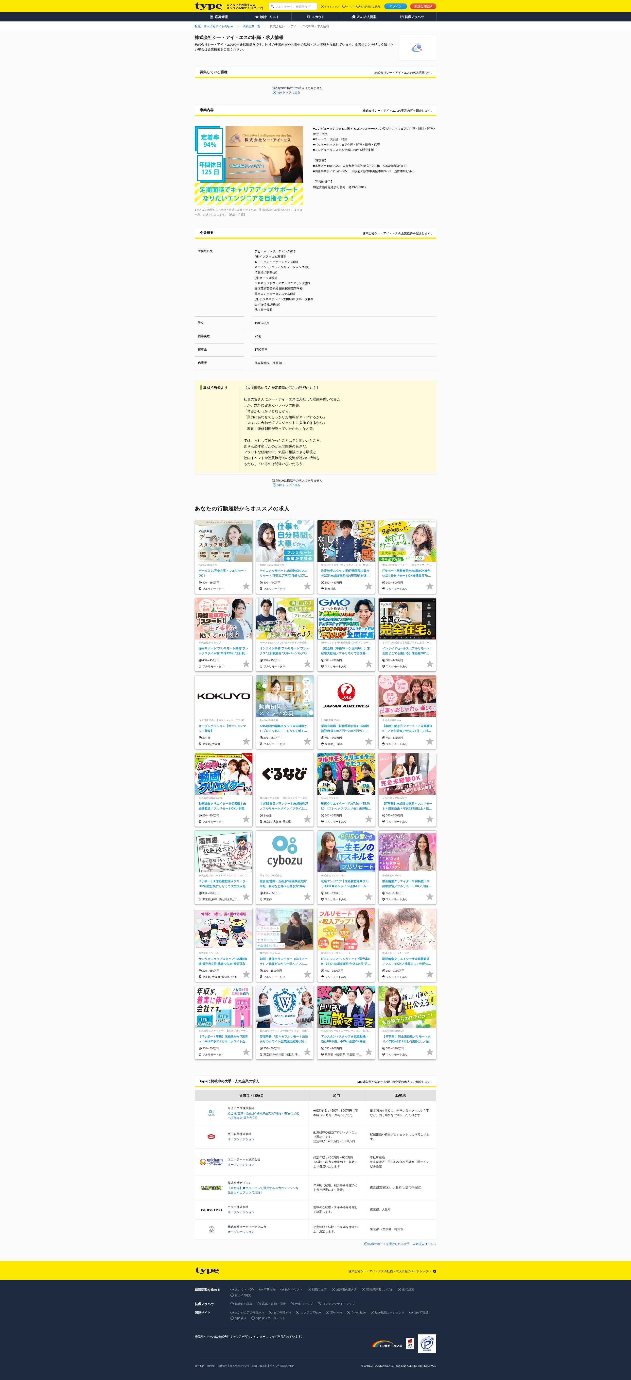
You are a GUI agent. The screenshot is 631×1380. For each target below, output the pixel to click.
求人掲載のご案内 (370, 6)
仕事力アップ (304, 1304)
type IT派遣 (421, 1312)
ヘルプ (349, 6)
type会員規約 (259, 1365)
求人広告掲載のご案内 (282, 1365)
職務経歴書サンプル (379, 1289)
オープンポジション (241, 1139)
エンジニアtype (310, 1312)
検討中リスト (294, 1289)
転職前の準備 (244, 1304)
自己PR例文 (243, 1295)
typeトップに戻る (288, 92)
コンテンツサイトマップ (338, 1304)
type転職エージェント (389, 1312)
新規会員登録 (423, 6)
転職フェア (319, 1289)
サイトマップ (332, 6)
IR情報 (211, 1365)
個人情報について (240, 1365)
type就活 (240, 1318)
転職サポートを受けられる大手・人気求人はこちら (402, 1244)
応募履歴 (270, 1289)
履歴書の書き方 (346, 1289)
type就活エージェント (270, 1318)
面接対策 (408, 1289)
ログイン (396, 6)
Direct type (358, 1312)
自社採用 (222, 1365)
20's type (336, 1312)
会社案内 (200, 1365)
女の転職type (282, 1312)
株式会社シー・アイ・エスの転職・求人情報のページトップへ (390, 1271)
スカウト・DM (244, 1289)
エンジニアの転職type (249, 1312)
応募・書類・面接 (274, 1304)
